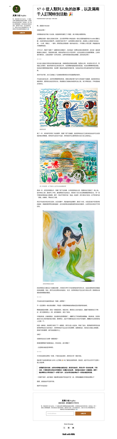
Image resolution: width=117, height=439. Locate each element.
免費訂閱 (22, 33)
